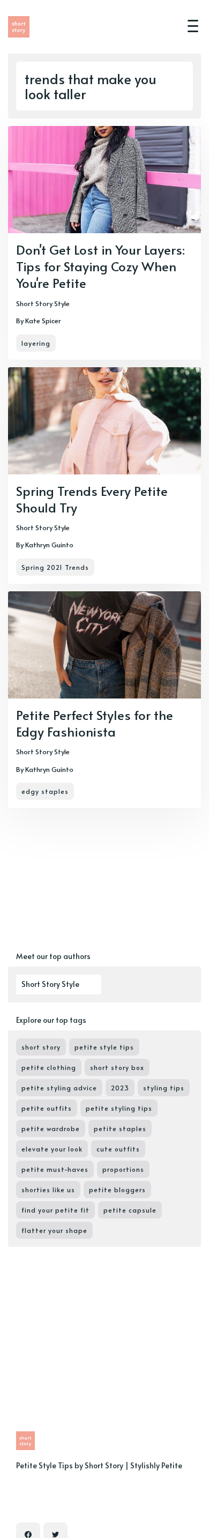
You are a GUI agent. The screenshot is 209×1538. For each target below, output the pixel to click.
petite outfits (46, 1108)
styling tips (163, 1087)
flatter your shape (54, 1230)
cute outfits (118, 1149)
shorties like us (48, 1189)
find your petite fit (55, 1210)
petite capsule (129, 1210)
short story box (117, 1067)
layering (35, 343)
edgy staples (45, 791)
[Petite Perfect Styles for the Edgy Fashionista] (104, 699)
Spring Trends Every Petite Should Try (92, 499)
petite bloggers (117, 1189)
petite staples (120, 1128)
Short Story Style (43, 303)
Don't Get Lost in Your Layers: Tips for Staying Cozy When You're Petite (100, 266)
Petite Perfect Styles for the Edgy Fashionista (94, 723)
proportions (123, 1169)
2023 (120, 1087)
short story (41, 1047)
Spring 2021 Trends (55, 567)
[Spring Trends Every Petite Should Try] (104, 475)
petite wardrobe (50, 1128)
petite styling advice (59, 1087)
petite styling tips (119, 1108)
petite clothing (48, 1067)
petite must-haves (54, 1169)
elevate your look (52, 1149)
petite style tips (104, 1047)
